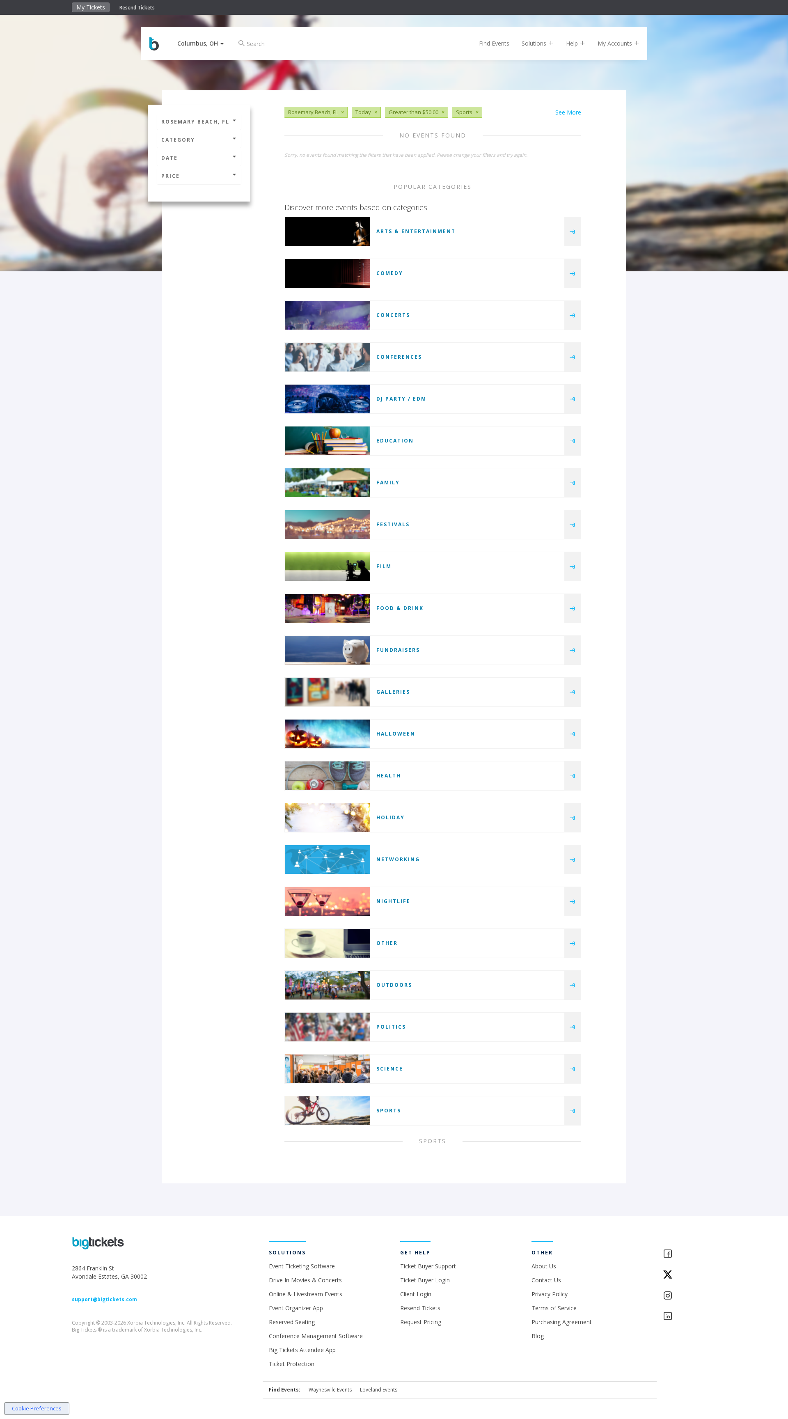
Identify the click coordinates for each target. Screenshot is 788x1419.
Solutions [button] (535, 43)
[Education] (327, 440)
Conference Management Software (316, 1336)
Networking (398, 859)
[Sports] (327, 1110)
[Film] (327, 566)
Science (389, 1068)
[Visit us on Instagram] (689, 1296)
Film (384, 566)
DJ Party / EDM (401, 398)
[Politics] (327, 1027)
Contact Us (546, 1280)
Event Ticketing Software (302, 1266)
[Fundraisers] (327, 650)
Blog (537, 1336)
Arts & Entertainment (416, 231)
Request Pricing (420, 1322)
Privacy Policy (549, 1294)
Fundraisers (398, 649)
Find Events (494, 43)
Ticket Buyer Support (428, 1266)
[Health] (327, 775)
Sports (388, 1110)
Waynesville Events (330, 1389)
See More (568, 112)
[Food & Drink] (327, 608)
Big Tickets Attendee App (302, 1350)
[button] (200, 43)
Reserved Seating (292, 1322)
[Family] (327, 482)
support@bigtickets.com (104, 1299)
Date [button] (169, 157)
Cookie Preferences (37, 1408)
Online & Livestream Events (305, 1294)
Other (387, 943)
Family (388, 482)
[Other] (327, 943)
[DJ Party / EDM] (327, 399)
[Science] (327, 1069)
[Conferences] (327, 357)
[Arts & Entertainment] (327, 231)
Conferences (399, 356)
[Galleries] (327, 692)
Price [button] (170, 175)
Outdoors (394, 984)
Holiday (390, 817)
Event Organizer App (296, 1308)
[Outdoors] (327, 985)
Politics (391, 1026)
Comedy (389, 273)
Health (388, 775)
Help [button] (573, 43)
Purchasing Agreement (561, 1322)
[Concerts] (327, 315)
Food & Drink (400, 608)
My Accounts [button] (616, 43)
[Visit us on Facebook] (689, 1254)
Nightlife (393, 901)
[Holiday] (327, 817)
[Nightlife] (327, 901)
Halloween (395, 733)
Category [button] (178, 139)
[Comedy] (327, 273)
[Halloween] (327, 734)
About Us (543, 1266)
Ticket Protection (291, 1364)
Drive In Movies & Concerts (305, 1280)
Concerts (393, 315)
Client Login (415, 1294)
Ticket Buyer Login (425, 1280)
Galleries (393, 691)
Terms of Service (554, 1308)
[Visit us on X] (689, 1275)
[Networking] (327, 859)
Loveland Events (378, 1389)
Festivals (393, 524)
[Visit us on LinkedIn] (689, 1316)
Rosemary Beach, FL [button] (195, 121)
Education (395, 440)
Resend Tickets (137, 7)
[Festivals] (327, 524)
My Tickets (90, 7)
